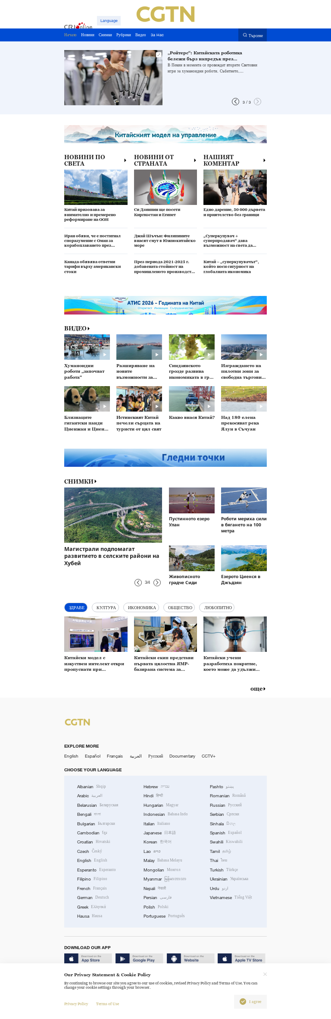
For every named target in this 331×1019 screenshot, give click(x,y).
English (71, 756)
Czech (89, 851)
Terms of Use (107, 1003)
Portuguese (164, 916)
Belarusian (97, 805)
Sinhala (223, 824)
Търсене (256, 35)
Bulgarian (96, 824)
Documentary (182, 756)
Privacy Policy (76, 1003)
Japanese (160, 833)
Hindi (153, 796)
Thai (218, 860)
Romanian (228, 796)
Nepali (155, 888)
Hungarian (161, 805)
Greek (91, 907)
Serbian (224, 814)
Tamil (220, 851)
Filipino (92, 879)
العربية (136, 756)
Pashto (222, 786)
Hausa (89, 916)
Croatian (93, 842)
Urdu (219, 888)
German (93, 897)
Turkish (224, 870)
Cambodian (92, 833)
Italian (157, 824)
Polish (156, 907)
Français (115, 756)
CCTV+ (208, 756)
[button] (235, 101)
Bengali (89, 814)
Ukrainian (229, 879)
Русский (155, 756)
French (92, 888)
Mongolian (162, 870)
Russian (226, 805)
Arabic (90, 796)
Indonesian (166, 814)
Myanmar (165, 879)
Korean (158, 842)
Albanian (91, 786)
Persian (158, 897)
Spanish (226, 833)
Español (92, 756)
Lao (152, 851)
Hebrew (156, 786)
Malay (163, 860)
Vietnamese (231, 897)
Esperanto (96, 870)
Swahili (226, 842)
